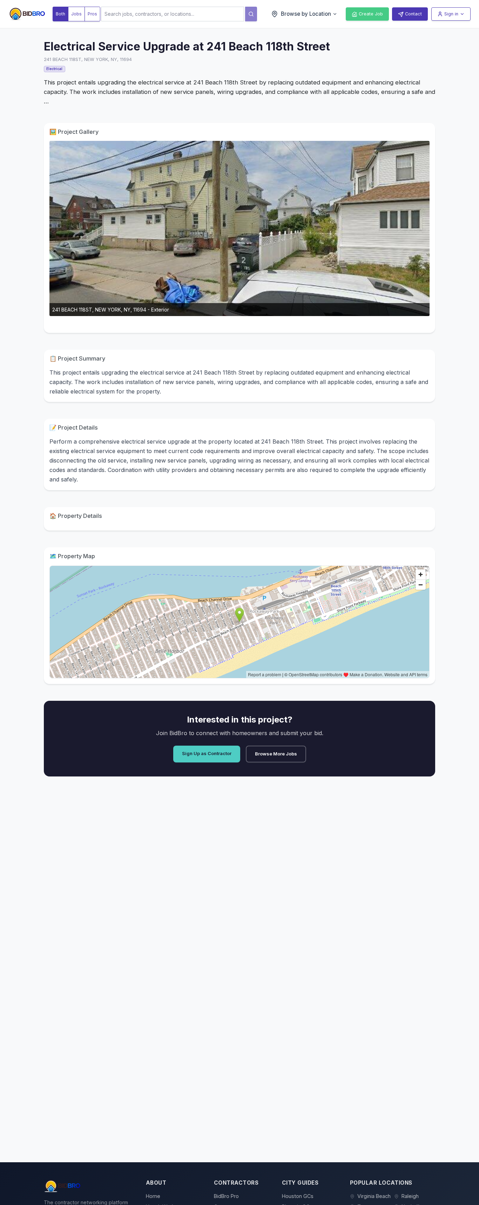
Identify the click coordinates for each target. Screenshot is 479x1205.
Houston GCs (297, 1196)
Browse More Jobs (276, 753)
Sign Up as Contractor (206, 753)
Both (60, 13)
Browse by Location (306, 14)
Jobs (76, 13)
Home (153, 1196)
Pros (92, 13)
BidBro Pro (226, 1196)
